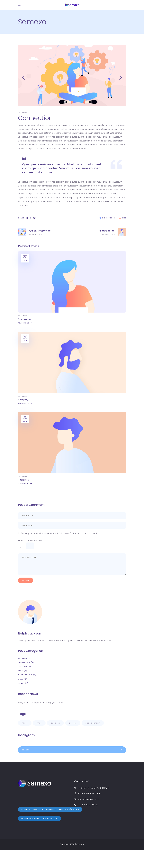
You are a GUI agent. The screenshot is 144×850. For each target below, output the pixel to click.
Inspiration (24, 662)
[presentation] (23, 77)
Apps (39, 723)
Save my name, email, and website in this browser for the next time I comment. (59, 533)
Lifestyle (22, 666)
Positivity (23, 479)
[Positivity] (72, 472)
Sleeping (23, 399)
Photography (25, 675)
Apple (25, 723)
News (20, 671)
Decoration (25, 319)
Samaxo (80, 844)
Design (72, 723)
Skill (20, 679)
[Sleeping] (72, 392)
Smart (21, 683)
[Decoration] (72, 311)
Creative (22, 112)
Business (55, 723)
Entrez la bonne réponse (30, 540)
